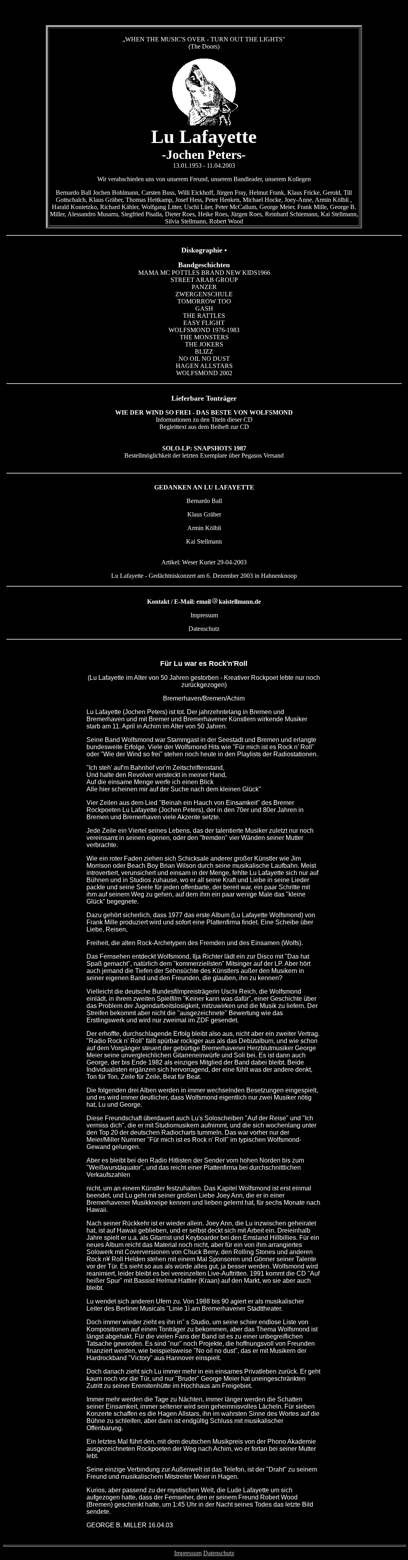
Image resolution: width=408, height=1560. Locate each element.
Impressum (188, 1553)
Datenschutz (218, 1553)
